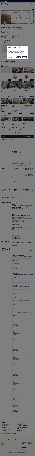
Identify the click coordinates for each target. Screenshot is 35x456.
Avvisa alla (18, 57)
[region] (17, 52)
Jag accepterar (24, 57)
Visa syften (10, 57)
